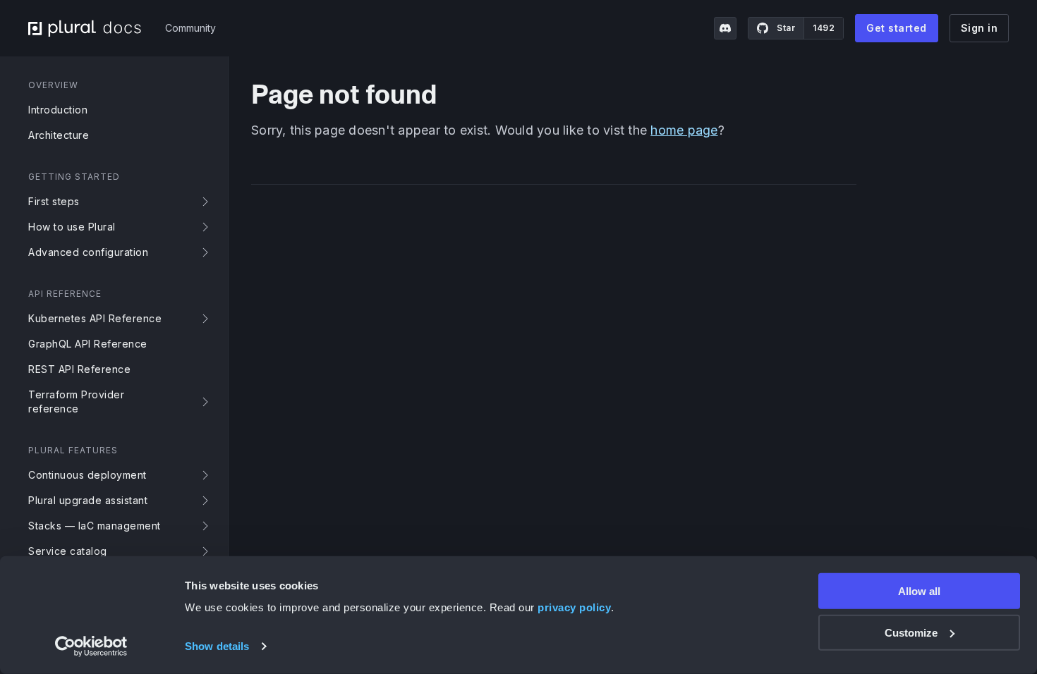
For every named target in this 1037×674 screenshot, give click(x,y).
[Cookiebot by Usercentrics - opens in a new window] (91, 646)
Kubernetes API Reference (95, 318)
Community (190, 28)
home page (683, 130)
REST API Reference (79, 369)
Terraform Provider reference (76, 401)
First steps (54, 201)
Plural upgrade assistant (87, 500)
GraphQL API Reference (87, 344)
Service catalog (67, 551)
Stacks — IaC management (94, 526)
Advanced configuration (88, 252)
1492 (824, 28)
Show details (217, 646)
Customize (911, 633)
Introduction (57, 110)
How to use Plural (72, 227)
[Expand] (208, 201)
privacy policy (574, 607)
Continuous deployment (87, 475)
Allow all (919, 591)
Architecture (58, 135)
